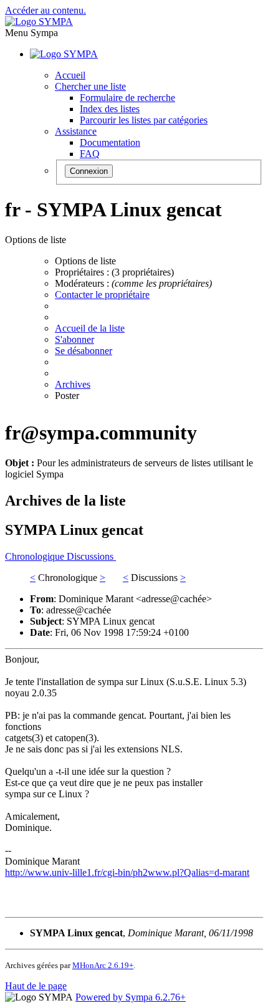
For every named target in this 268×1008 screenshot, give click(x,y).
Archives (72, 384)
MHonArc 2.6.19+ (102, 965)
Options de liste (85, 261)
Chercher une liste (90, 86)
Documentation (110, 142)
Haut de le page (36, 986)
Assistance (76, 131)
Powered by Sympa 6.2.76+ (130, 997)
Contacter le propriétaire (102, 294)
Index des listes (110, 108)
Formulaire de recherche (127, 97)
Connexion (89, 171)
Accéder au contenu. (45, 10)
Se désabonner (83, 350)
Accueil (70, 75)
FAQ (90, 153)
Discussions (91, 556)
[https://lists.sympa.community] (39, 21)
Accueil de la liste (90, 328)
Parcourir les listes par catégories (144, 120)
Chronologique (36, 556)
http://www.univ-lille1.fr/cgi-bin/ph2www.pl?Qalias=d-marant (127, 872)
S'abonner (74, 339)
